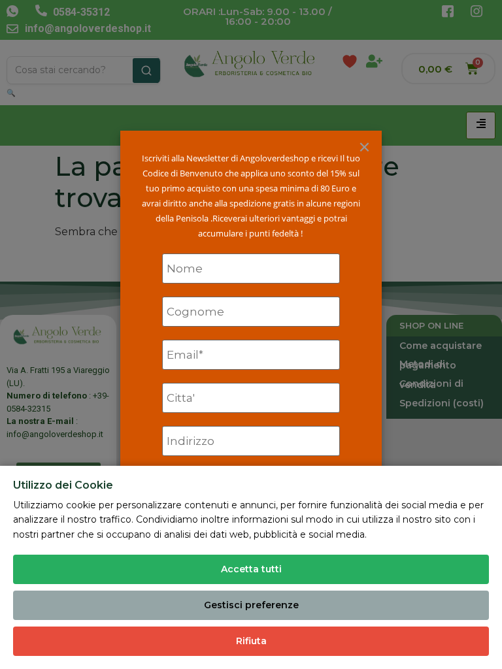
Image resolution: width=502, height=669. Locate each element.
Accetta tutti (251, 569)
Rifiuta (251, 641)
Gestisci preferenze (251, 605)
